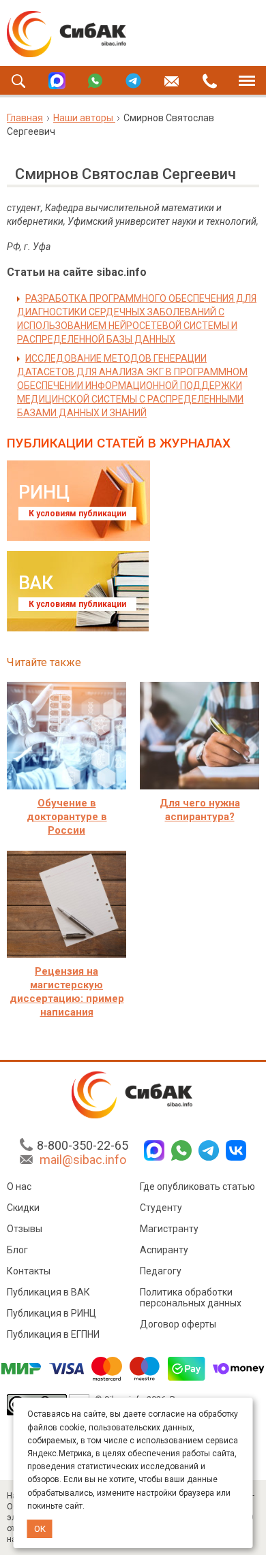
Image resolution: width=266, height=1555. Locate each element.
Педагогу (160, 1271)
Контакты (28, 1271)
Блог (17, 1249)
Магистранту (169, 1228)
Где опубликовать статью (197, 1186)
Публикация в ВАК (48, 1292)
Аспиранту (164, 1249)
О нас (19, 1186)
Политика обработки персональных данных (190, 1297)
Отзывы (24, 1228)
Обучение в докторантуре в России (67, 816)
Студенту (161, 1207)
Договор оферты (178, 1324)
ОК (40, 1529)
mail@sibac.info (83, 1159)
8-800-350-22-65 (82, 1145)
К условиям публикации (77, 513)
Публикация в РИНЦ (51, 1313)
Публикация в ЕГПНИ (53, 1334)
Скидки (23, 1207)
